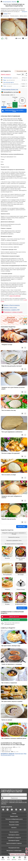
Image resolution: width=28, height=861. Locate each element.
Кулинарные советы (14, 834)
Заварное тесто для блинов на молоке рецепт (13, 388)
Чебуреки (7, 589)
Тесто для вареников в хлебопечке (12, 431)
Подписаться (14, 798)
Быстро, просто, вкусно (20, 559)
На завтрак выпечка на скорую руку (14, 543)
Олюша (5, 13)
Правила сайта (14, 816)
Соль (4, 86)
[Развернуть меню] (26, 854)
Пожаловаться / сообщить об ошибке (13, 312)
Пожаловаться (5, 15)
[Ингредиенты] (26, 849)
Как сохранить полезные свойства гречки (14, 738)
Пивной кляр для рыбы (9, 519)
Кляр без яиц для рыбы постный (12, 366)
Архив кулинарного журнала (14, 843)
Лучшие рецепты (14, 832)
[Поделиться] (26, 851)
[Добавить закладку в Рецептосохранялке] (23, 38)
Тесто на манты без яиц (9, 410)
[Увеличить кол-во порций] (26, 73)
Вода (4, 80)
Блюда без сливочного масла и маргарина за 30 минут (14, 533)
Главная (14, 813)
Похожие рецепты (14, 15)
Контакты (14, 827)
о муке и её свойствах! (14, 295)
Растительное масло (8, 82)
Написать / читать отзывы (10, 307)
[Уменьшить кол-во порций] (26, 75)
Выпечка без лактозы (14, 537)
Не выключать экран (21, 71)
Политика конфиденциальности (14, 819)
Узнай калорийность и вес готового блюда (14, 111)
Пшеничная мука (7, 77)
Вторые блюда (21, 589)
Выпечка (7, 558)
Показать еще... (22, 526)
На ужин (7, 604)
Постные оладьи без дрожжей (11, 453)
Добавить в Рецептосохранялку (12, 305)
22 (25, 38)
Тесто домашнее (7, 574)
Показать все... (22, 607)
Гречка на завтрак (7, 719)
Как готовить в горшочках (9, 682)
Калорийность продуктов (14, 837)
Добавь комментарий (14, 619)
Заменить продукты (6, 74)
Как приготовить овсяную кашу (11, 645)
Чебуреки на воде (7, 344)
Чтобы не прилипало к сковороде (12, 664)
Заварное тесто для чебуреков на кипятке (12, 497)
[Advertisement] (14, 54)
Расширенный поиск (14, 847)
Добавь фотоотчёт (14, 616)
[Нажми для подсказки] (19, 92)
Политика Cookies (14, 822)
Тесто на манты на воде (9, 474)
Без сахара (21, 574)
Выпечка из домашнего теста (14, 540)
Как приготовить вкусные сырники (12, 701)
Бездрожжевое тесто (20, 604)
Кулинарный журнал (14, 840)
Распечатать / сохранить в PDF (12, 309)
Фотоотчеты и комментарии (14, 850)
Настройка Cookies (14, 824)
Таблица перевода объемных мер (9, 89)
